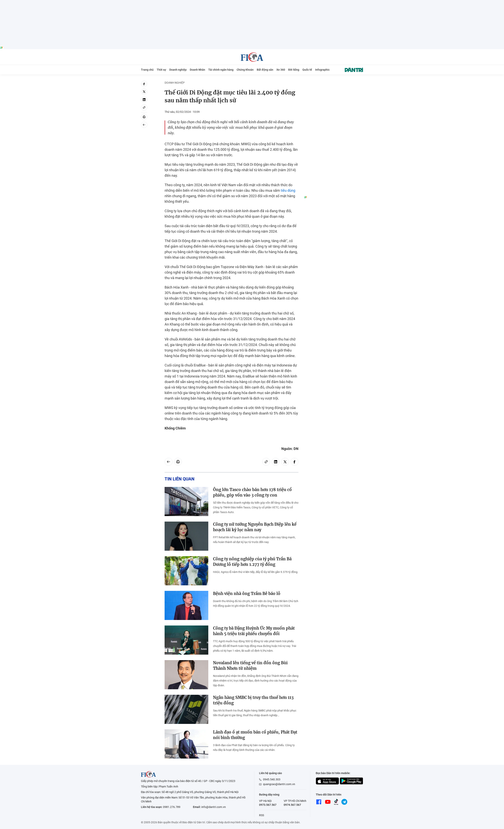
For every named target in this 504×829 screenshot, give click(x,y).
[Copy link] (144, 107)
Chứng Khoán (245, 69)
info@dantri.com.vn (213, 807)
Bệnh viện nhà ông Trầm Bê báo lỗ (246, 593)
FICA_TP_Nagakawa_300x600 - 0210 (333, 83)
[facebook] (144, 84)
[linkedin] (144, 99)
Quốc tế (307, 69)
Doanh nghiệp (178, 69)
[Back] (144, 125)
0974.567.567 (292, 804)
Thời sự (161, 69)
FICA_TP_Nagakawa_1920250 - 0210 (252, 2)
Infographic (322, 69)
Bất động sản (265, 69)
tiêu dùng (288, 190)
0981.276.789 (171, 807)
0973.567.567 (267, 804)
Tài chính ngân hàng (220, 69)
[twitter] (144, 92)
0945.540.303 (271, 779)
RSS (261, 815)
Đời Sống (293, 69)
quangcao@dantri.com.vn (279, 784)
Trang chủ (147, 69)
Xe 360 (280, 69)
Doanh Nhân (197, 69)
